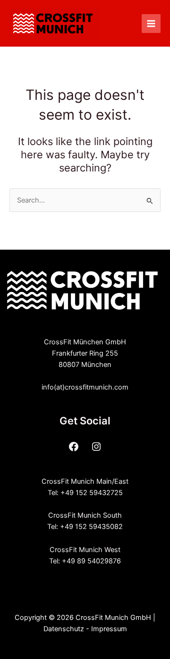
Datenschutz (63, 629)
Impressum (109, 629)
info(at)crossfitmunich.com (85, 387)
